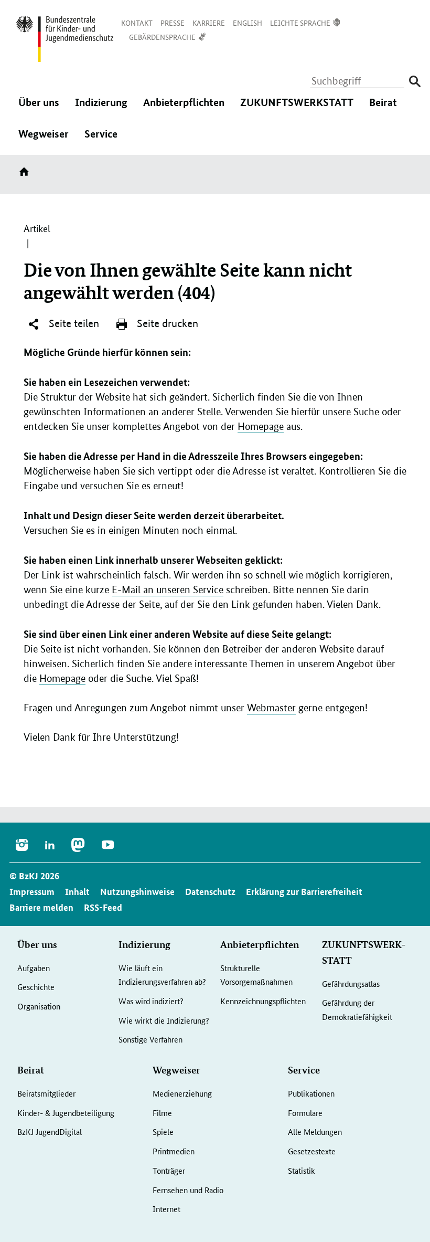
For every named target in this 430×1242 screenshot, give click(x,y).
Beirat (383, 109)
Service (100, 141)
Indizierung (101, 109)
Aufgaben (33, 967)
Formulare (305, 1112)
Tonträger (169, 1170)
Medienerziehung (182, 1093)
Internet (166, 1208)
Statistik (301, 1170)
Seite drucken (166, 323)
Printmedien (174, 1150)
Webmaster (271, 708)
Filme (162, 1112)
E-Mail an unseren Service (167, 590)
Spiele (163, 1131)
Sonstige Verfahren (150, 1039)
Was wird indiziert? (151, 1000)
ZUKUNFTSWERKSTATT (296, 109)
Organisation (38, 1006)
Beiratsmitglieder (46, 1093)
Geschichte (36, 986)
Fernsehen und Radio (188, 1189)
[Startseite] (26, 175)
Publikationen (311, 1093)
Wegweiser (43, 141)
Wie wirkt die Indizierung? (164, 1020)
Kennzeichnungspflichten (263, 1000)
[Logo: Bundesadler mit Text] (64, 39)
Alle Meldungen (315, 1131)
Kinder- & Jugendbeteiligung (65, 1112)
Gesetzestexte (312, 1150)
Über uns (38, 109)
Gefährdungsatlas (351, 983)
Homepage (261, 426)
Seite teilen (72, 323)
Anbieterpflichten (183, 109)
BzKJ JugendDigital (49, 1131)
